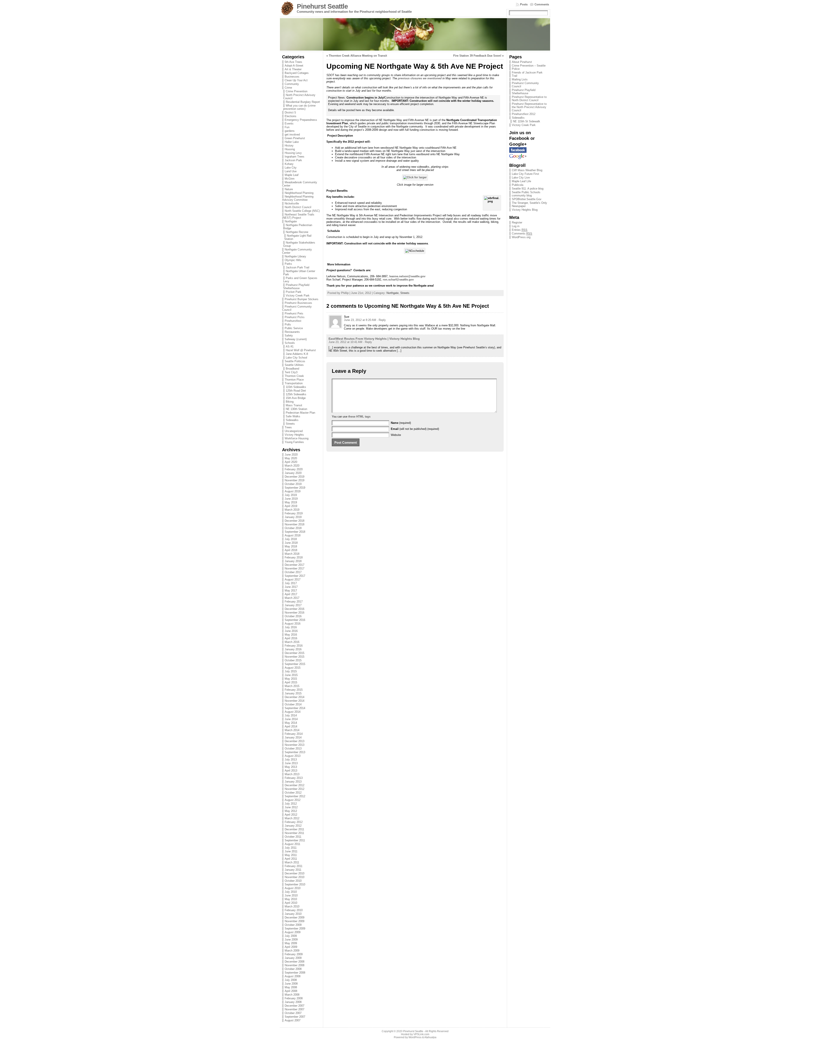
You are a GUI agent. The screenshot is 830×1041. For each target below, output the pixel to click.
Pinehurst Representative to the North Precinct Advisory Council (529, 107)
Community (292, 84)
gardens (290, 130)
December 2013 (294, 741)
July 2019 (291, 495)
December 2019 (294, 476)
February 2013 (294, 778)
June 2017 (291, 586)
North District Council (298, 207)
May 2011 (291, 855)
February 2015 (294, 689)
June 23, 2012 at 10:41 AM (345, 342)
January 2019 (293, 517)
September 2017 (295, 575)
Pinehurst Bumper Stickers (301, 299)
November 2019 (294, 480)
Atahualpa (430, 1037)
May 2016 (291, 634)
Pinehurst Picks (295, 317)
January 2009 (293, 958)
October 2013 (293, 748)
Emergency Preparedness (301, 119)
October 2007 (293, 1013)
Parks (288, 263)
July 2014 (291, 715)
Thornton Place (294, 379)
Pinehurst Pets (294, 313)
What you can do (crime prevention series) (299, 107)
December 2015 (294, 653)
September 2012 (295, 796)
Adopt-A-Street (294, 65)
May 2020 (291, 458)
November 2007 (294, 1009)
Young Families (294, 442)
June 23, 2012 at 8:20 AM (360, 320)
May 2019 (291, 502)
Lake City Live (521, 177)
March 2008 (292, 994)
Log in (515, 226)
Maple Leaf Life (521, 181)
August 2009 (292, 932)
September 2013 (295, 752)
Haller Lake (292, 141)
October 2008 (293, 969)
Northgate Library (295, 256)
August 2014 (292, 711)
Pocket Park (293, 291)
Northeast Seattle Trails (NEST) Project (298, 216)
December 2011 (294, 829)
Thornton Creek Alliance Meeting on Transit (358, 55)
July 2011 (291, 847)
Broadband (292, 368)
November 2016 (294, 612)
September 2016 (295, 620)
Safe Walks (293, 416)
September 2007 (295, 1016)
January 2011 (293, 869)
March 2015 (292, 686)
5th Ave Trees (293, 62)
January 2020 (293, 473)
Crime (288, 87)
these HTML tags (359, 416)
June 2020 (291, 454)
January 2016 (293, 649)
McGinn (289, 178)
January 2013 (293, 781)
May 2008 (291, 987)
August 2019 (292, 491)
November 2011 (294, 833)
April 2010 (291, 902)
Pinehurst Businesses (298, 302)
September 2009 (295, 928)
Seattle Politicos (295, 361)
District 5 (290, 112)
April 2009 (291, 947)
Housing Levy (293, 153)
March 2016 (292, 642)
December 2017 (294, 564)
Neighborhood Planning (299, 192)
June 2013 (291, 763)
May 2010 (291, 899)
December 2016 (294, 609)
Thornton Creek (294, 376)
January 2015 (293, 693)
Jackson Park (293, 160)
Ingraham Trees (294, 156)
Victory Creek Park (298, 295)
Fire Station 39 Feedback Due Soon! (477, 55)
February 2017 (294, 601)
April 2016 (291, 638)
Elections (290, 116)
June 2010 (291, 895)
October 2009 (293, 924)
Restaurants (292, 331)
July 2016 (291, 627)
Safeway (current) (296, 339)
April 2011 (291, 858)
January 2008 (293, 1002)
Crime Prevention (296, 91)
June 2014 (291, 719)
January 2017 (293, 605)
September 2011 (295, 840)
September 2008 (295, 972)
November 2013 (294, 744)
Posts (524, 4)
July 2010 (291, 891)
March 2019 (292, 509)
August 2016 (292, 623)
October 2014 (293, 704)
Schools (290, 342)
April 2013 (291, 770)
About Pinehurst (522, 62)
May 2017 (291, 590)
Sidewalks (292, 420)
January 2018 (293, 561)
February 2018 (294, 557)
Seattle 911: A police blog (527, 188)
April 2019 (291, 506)
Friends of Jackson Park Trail (527, 74)
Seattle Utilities (294, 365)
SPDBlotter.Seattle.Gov (526, 199)
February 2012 (294, 822)
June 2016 (291, 631)
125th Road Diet (296, 390)
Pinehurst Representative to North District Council (529, 98)
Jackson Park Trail (297, 267)
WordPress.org (521, 237)
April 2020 (291, 462)
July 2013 (291, 759)
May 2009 (291, 943)
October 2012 (293, 792)
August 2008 (292, 976)
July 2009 (291, 935)
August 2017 (292, 579)
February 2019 (294, 513)
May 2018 (291, 546)
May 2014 (291, 722)
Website (396, 435)
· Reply (381, 320)
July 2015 (291, 671)
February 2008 (294, 998)
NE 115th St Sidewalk (526, 121)
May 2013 (291, 766)
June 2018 (291, 542)
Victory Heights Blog (525, 209)
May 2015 (291, 678)
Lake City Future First (525, 173)
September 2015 (295, 664)
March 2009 (292, 950)
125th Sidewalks (296, 394)
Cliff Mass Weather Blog (527, 170)
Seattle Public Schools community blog (526, 194)
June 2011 (291, 851)
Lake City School (296, 357)
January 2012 (293, 825)
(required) (401, 422)
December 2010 (294, 873)
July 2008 (291, 980)
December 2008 (294, 961)
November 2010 (294, 877)
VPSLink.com (421, 1034)
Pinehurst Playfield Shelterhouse (296, 286)
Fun (287, 127)
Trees (288, 427)
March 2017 (292, 597)
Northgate (291, 221)
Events (289, 123)
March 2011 (292, 862)
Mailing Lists (520, 79)
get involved (292, 134)
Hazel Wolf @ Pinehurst (301, 350)
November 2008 (294, 965)
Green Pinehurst (295, 138)
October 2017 (293, 572)
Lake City (291, 167)
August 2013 (292, 755)
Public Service (294, 328)
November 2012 (294, 789)
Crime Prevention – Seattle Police (529, 67)
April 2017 (291, 594)
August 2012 (292, 800)
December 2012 (294, 785)
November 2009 (294, 921)
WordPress (415, 1037)
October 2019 (293, 484)
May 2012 (291, 811)
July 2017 (291, 583)
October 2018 (293, 528)
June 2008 (291, 983)
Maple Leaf (291, 175)
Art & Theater (293, 69)
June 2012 (291, 807)
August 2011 (292, 844)
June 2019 (291, 498)
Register (517, 222)
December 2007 (294, 1005)
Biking (290, 401)
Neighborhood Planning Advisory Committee (297, 198)
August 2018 (292, 535)
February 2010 (294, 910)
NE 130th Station (296, 409)
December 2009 (294, 917)
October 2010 (293, 880)
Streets (290, 423)
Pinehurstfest (293, 320)
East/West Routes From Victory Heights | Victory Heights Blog (374, 338)
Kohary (289, 164)
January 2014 (293, 737)
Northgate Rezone (297, 232)
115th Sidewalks (296, 387)
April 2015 (291, 682)
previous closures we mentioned (420, 78)
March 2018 (292, 553)
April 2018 (291, 550)
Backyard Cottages (297, 73)
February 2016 (294, 645)
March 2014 (292, 730)
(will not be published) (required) (415, 428)
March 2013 (292, 774)
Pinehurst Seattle (322, 6)
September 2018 (295, 531)
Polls (288, 324)
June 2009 (291, 939)
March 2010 (292, 906)
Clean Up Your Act (296, 80)
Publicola (517, 185)
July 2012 (291, 803)
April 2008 (291, 991)
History (289, 145)
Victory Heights (294, 434)
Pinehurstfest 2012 (523, 114)
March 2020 (292, 465)
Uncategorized (294, 431)
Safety (289, 335)
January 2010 (293, 913)
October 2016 (293, 616)
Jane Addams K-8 (297, 354)
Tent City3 (291, 372)
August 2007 (292, 1020)
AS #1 (290, 346)
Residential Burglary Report (303, 102)
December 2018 (294, 520)
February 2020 (294, 469)
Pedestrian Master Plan (300, 412)
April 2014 (291, 726)
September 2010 (295, 884)
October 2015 (293, 660)
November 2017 (294, 568)
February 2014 (294, 733)
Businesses (292, 76)
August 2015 (292, 667)
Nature (289, 189)
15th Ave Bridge (296, 398)
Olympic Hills (293, 260)
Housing (290, 149)
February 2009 (294, 954)
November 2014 (294, 700)
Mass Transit (294, 405)
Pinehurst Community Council (525, 84)
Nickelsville (292, 203)
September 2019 (295, 487)
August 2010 (292, 888)
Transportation (294, 383)
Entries (519, 229)
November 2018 (294, 524)
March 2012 (292, 818)
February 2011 (293, 866)
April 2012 (291, 814)
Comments (542, 4)
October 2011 (293, 836)
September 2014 (295, 708)
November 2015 (294, 656)
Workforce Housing (296, 438)
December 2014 (294, 697)
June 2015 (291, 675)
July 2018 (291, 539)
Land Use (291, 171)
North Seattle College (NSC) (302, 210)
